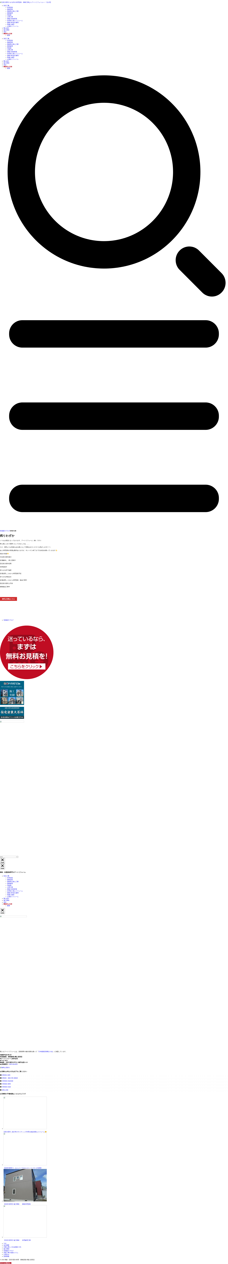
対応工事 (6, 5)
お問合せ (6, 1254)
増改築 (9, 15)
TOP (5, 1243)
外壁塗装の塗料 (6, 1075)
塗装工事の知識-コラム (11, 1252)
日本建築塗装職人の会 (45, 1051)
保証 (5, 32)
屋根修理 (10, 13)
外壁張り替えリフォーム (15, 20)
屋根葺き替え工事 (13, 11)
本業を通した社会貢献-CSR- (12, 1247)
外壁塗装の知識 (6, 1087)
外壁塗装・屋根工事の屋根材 (10, 1078)
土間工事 (10, 17)
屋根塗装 (10, 9)
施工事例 (6, 30)
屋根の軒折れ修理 (13, 22)
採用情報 (6, 1256)
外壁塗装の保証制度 (7, 1081)
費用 (8, 35)
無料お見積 (5, 1090)
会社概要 (6, 1245)
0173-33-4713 (13, 1064)
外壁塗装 (10, 7)
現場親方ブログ (5, 531)
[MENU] (114, 527)
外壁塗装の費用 (6, 1084)
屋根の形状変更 (12, 18)
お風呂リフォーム (13, 26)
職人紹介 (6, 28)
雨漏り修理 (10, 24)
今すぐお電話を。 (5, 1263)
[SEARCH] (114, 299)
